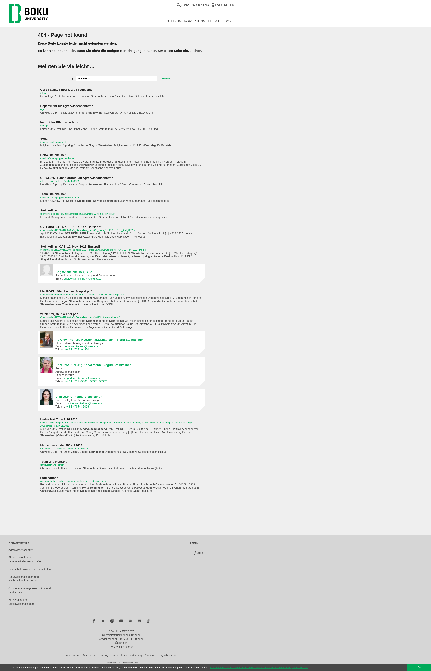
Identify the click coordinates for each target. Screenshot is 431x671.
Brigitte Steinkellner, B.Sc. (74, 272)
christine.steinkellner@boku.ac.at (83, 403)
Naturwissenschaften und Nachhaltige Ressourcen (23, 578)
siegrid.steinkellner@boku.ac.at (82, 378)
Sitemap (150, 655)
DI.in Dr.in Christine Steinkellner (78, 396)
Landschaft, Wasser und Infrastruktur (30, 569)
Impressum (72, 655)
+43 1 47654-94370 (77, 349)
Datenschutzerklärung (95, 655)
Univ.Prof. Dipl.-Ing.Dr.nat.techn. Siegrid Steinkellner (93, 365)
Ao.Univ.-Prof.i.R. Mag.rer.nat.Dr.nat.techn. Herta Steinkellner (99, 339)
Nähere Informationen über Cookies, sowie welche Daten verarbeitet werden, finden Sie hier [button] (259, 667)
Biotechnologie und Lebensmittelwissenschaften (25, 559)
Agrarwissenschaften (21, 550)
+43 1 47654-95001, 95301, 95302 (86, 381)
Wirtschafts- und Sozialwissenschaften (21, 601)
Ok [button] (419, 667)
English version (168, 655)
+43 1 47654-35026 (77, 406)
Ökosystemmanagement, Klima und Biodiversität (29, 590)
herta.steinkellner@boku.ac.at (81, 346)
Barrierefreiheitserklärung (127, 655)
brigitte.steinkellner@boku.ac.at (82, 278)
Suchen (166, 78)
